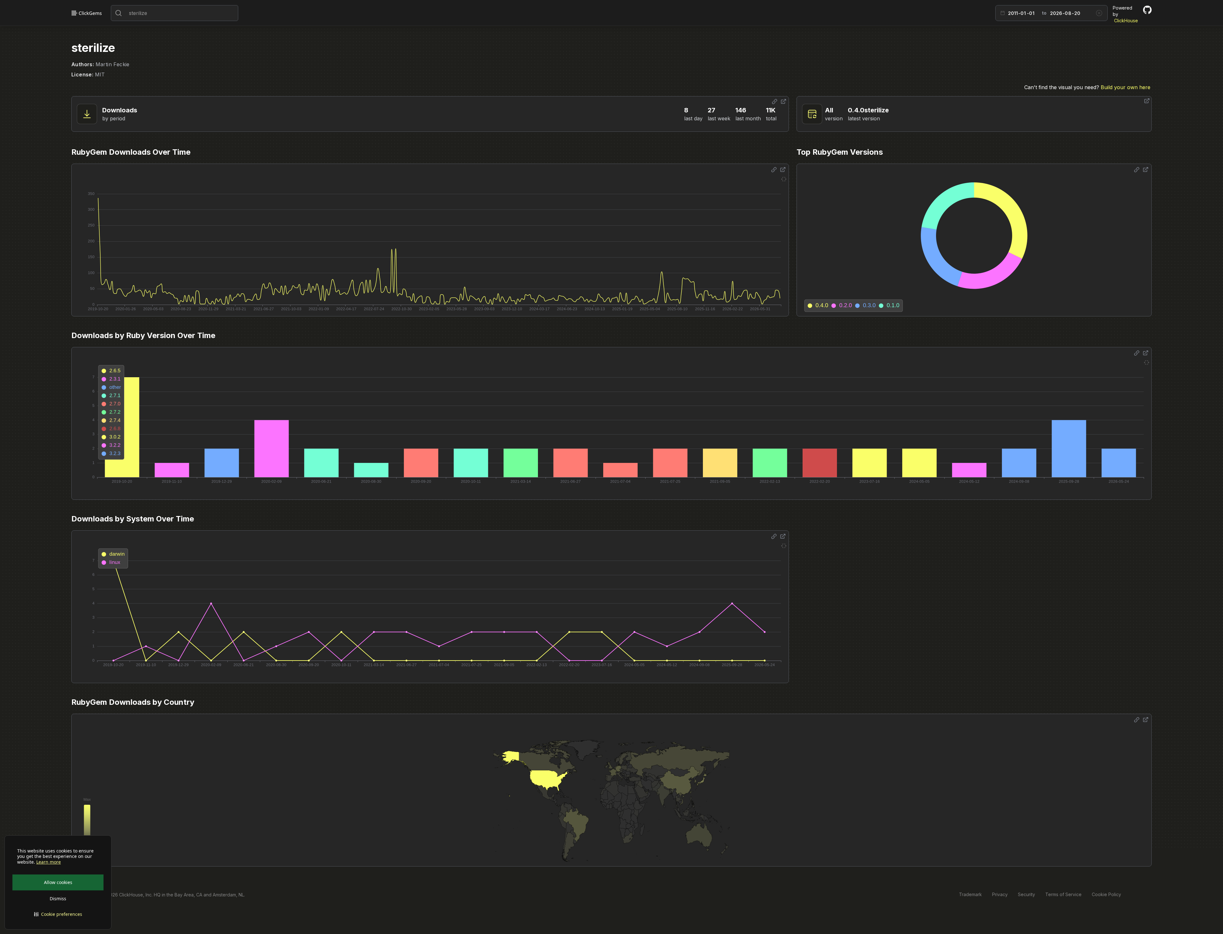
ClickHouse (1126, 20)
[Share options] (774, 101)
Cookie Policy (1106, 894)
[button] (58, 914)
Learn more (48, 862)
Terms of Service (1063, 894)
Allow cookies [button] (58, 882)
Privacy (1000, 894)
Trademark (970, 894)
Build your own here (1125, 87)
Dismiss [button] (58, 898)
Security (1026, 894)
